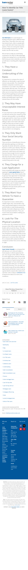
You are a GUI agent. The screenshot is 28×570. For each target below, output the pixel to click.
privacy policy (17, 505)
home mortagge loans (8, 379)
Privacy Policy (4, 451)
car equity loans (7, 351)
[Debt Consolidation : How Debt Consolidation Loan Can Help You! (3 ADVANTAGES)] (5, 322)
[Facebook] (20, 425)
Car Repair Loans (7, 354)
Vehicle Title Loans (7, 401)
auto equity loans (14, 172)
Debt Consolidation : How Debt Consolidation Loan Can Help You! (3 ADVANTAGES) (16, 323)
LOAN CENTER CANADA (15, 506)
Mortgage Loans (7, 389)
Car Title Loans (14, 282)
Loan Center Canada (4, 460)
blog (4, 348)
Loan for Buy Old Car (8, 385)
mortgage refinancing (8, 392)
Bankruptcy (6, 344)
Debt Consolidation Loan (9, 373)
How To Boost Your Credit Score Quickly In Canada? (16, 331)
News (4, 395)
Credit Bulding (6, 366)
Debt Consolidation (8, 370)
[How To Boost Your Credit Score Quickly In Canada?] (5, 330)
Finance (5, 376)
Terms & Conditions (5, 454)
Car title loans (6, 38)
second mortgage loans (9, 398)
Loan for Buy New (7, 382)
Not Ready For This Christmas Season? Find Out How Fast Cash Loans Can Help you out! (16, 314)
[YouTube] (20, 429)
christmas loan (7, 360)
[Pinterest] (24, 429)
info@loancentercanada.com (13, 413)
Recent (20, 309)
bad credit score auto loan (9, 341)
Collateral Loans (7, 363)
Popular (8, 309)
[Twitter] (24, 425)
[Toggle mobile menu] (25, 2)
